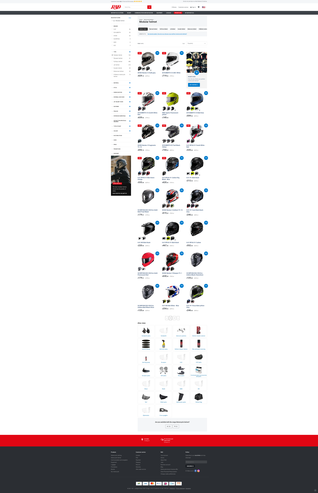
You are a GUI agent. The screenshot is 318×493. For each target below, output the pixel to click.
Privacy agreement (180, 488)
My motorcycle (115, 471)
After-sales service (141, 469)
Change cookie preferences (168, 474)
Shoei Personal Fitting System (169, 471)
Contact (138, 455)
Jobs (162, 462)
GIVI (122, 45)
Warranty (138, 467)
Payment (138, 460)
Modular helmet (122, 55)
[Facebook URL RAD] (195, 471)
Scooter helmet (122, 68)
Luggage (113, 464)
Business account (165, 464)
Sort (184, 43)
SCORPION (122, 39)
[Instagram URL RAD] (198, 471)
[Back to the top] (315, 490)
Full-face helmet (122, 61)
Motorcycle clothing (116, 455)
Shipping (138, 462)
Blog (162, 467)
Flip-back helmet (122, 58)
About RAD (164, 460)
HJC (122, 29)
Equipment (114, 462)
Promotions (114, 467)
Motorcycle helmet (148, 19)
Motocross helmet (122, 71)
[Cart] (198, 7)
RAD (162, 452)
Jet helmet (122, 65)
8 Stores (174, 7)
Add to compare (144, 78)
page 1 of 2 (141, 43)
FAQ (137, 457)
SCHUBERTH (122, 32)
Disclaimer (188, 488)
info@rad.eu (172, 488)
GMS (122, 42)
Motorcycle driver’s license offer (169, 469)
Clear (130, 17)
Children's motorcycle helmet (122, 75)
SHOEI (122, 35)
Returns (138, 464)
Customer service (183, 7)
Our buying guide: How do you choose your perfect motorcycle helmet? (167, 34)
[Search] (149, 7)
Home (140, 19)
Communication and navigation (119, 460)
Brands (113, 469)
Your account (164, 455)
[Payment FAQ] (159, 485)
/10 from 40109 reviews (122, 1)
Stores (162, 457)
